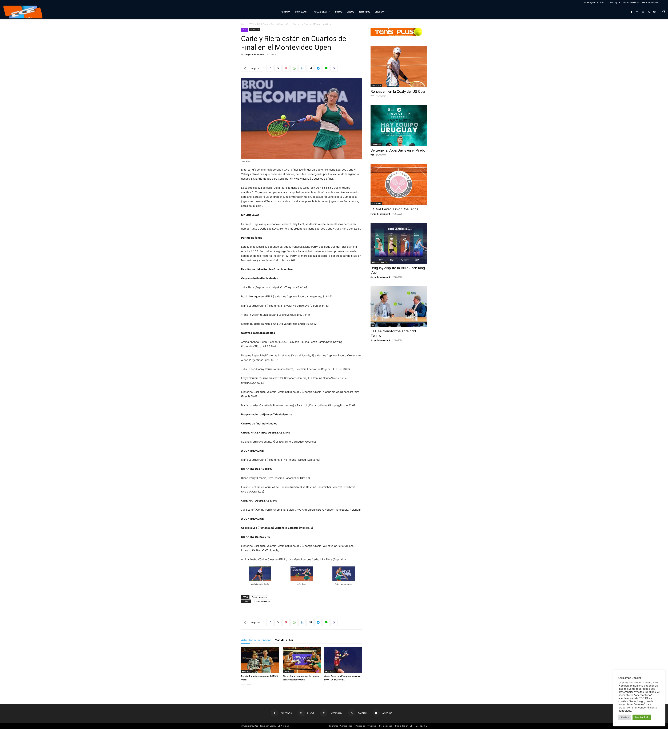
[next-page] (249, 686)
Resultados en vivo (650, 2)
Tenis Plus (364, 12)
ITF (373, 325)
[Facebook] (631, 12)
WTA (251, 24)
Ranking (613, 2)
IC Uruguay (376, 203)
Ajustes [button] (625, 717)
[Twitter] (648, 12)
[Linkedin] (302, 68)
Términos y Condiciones (340, 725)
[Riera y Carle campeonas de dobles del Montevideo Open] (302, 660)
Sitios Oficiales (629, 2)
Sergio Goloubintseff (255, 54)
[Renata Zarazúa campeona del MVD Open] (260, 660)
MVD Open (262, 24)
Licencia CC (421, 725)
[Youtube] (654, 12)
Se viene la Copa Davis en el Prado (398, 150)
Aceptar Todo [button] (642, 717)
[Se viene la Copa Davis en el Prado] (399, 125)
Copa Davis (301, 12)
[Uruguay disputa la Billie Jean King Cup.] (399, 243)
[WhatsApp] (294, 68)
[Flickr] (637, 12)
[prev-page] (243, 686)
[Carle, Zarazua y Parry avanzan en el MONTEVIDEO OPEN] (343, 660)
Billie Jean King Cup (380, 262)
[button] (664, 12)
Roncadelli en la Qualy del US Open (398, 91)
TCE (372, 96)
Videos (350, 12)
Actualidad (376, 85)
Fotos (338, 12)
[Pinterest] (286, 68)
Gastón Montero (259, 597)
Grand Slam (320, 12)
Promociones (385, 725)
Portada (285, 12)
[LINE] (326, 68)
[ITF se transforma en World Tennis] (399, 306)
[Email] (310, 68)
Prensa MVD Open (262, 601)
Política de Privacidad (365, 725)
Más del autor (284, 640)
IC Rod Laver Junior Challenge (394, 209)
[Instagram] (643, 12)
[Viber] (334, 68)
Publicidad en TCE (403, 725)
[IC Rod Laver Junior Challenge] (399, 184)
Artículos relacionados (256, 640)
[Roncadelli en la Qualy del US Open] (399, 66)
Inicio (243, 24)
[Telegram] (318, 68)
